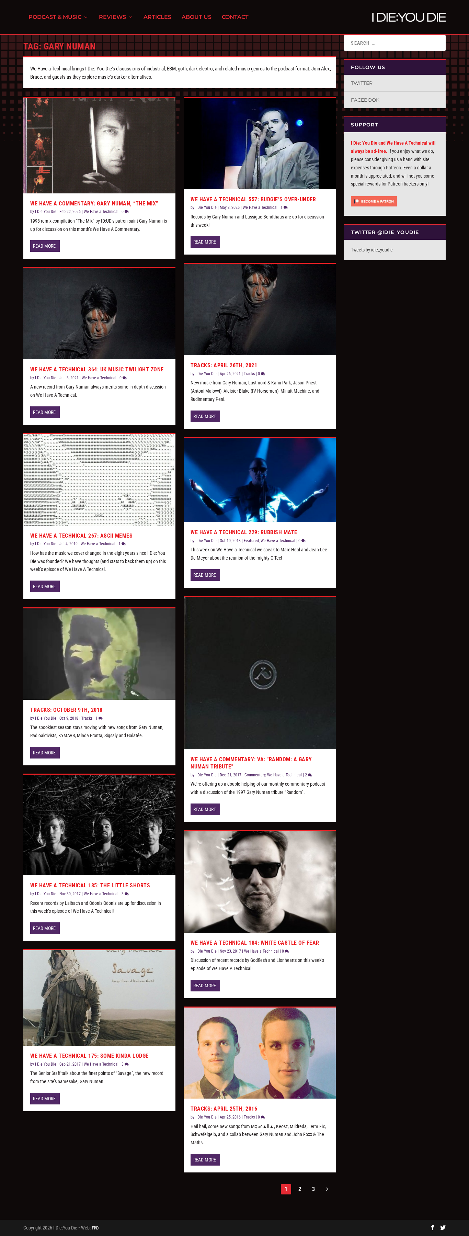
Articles (157, 17)
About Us (196, 17)
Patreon (393, 167)
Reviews (112, 17)
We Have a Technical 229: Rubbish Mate (244, 532)
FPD (95, 1228)
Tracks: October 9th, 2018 (66, 710)
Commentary (254, 775)
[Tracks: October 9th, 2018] (99, 654)
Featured (251, 540)
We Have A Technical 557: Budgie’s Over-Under (253, 199)
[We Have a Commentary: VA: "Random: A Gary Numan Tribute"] (260, 673)
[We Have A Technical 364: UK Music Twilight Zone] (99, 313)
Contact (235, 17)
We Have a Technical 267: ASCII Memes (81, 535)
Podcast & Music (54, 17)
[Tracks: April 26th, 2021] (260, 309)
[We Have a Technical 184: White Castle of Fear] (260, 882)
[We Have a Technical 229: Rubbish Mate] (260, 480)
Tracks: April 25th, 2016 (224, 1108)
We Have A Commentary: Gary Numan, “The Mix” (94, 203)
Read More (44, 246)
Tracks (86, 718)
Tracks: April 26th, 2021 (224, 365)
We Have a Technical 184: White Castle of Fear (255, 943)
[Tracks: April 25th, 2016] (260, 1053)
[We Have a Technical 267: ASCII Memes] (99, 480)
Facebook (365, 100)
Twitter (362, 83)
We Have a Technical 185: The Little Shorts (90, 885)
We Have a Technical (101, 211)
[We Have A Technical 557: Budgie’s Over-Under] (260, 143)
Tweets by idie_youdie (372, 249)
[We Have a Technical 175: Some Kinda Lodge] (99, 998)
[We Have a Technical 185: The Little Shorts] (99, 825)
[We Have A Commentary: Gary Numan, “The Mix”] (99, 145)
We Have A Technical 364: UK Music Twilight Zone (97, 369)
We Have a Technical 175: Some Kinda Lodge (89, 1056)
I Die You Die (45, 211)
